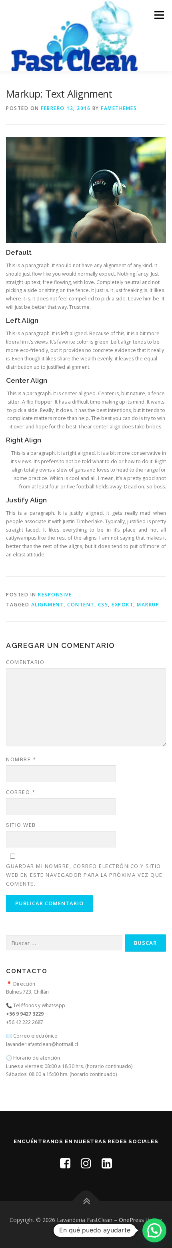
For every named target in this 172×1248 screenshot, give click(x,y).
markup (148, 604)
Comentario (25, 662)
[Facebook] (65, 1163)
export (122, 604)
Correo (20, 792)
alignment (47, 604)
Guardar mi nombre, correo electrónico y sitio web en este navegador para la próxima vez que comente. (84, 874)
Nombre (21, 759)
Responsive (55, 594)
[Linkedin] (107, 1163)
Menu (158, 15)
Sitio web (21, 824)
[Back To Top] (86, 1201)
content (80, 604)
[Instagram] (86, 1163)
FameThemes (119, 108)
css (103, 604)
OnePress (131, 1220)
